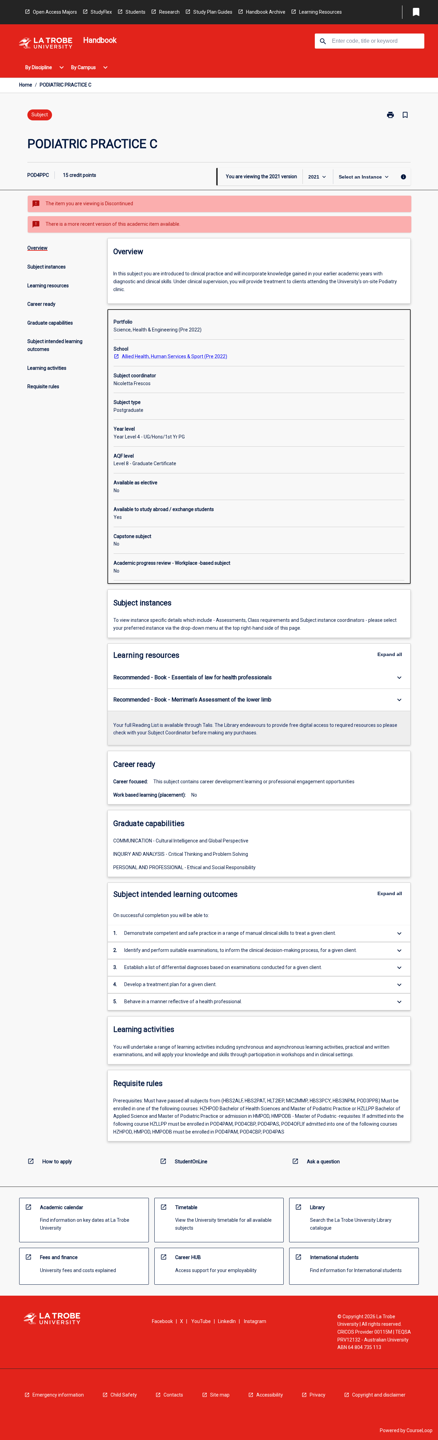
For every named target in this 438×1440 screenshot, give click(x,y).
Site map (220, 1395)
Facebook (162, 1321)
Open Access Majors (55, 12)
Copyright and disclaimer (378, 1395)
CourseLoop (420, 1430)
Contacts (173, 1395)
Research (169, 12)
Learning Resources (320, 12)
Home (25, 85)
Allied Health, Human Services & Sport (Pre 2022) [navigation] (174, 356)
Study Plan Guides (212, 12)
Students (135, 12)
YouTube (201, 1321)
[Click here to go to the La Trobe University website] (45, 44)
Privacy (317, 1395)
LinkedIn (227, 1321)
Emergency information (58, 1395)
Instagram (255, 1321)
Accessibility (269, 1395)
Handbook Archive (265, 12)
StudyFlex (101, 12)
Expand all (389, 654)
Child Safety (124, 1395)
